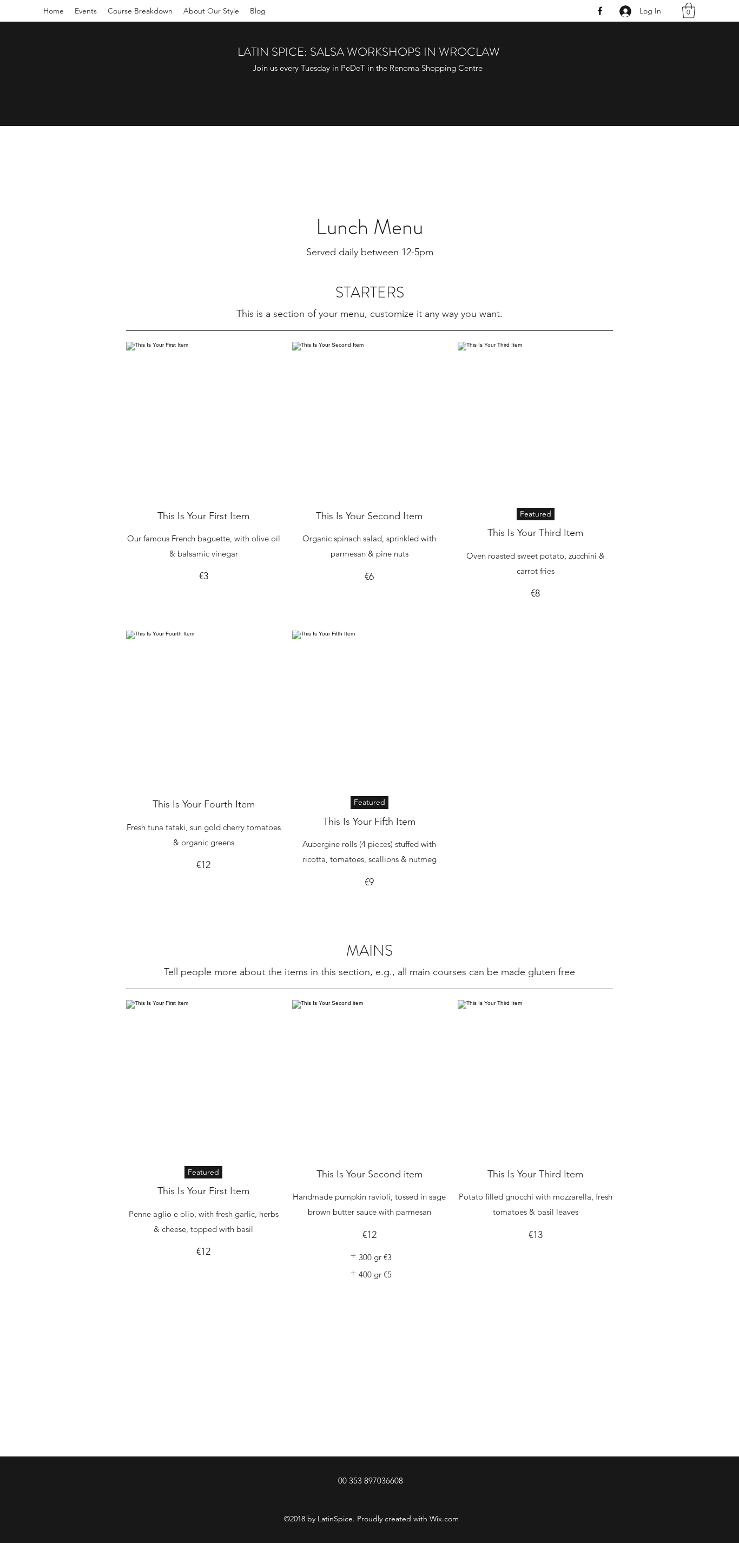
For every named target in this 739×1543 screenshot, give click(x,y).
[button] (688, 10)
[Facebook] (600, 10)
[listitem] (369, 1257)
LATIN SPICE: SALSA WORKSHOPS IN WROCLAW (368, 51)
